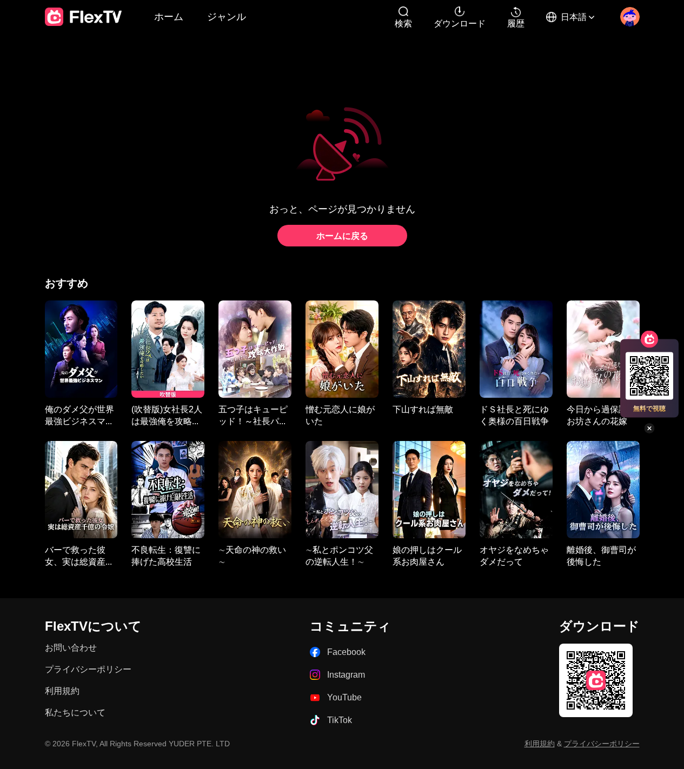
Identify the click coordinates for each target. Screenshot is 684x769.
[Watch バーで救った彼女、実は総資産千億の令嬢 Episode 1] (81, 489)
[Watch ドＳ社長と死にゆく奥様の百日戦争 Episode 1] (516, 349)
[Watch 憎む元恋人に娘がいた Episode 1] (342, 349)
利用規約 (62, 691)
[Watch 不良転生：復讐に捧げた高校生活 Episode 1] (167, 489)
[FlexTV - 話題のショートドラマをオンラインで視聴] (83, 17)
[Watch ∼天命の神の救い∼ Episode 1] (254, 489)
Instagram (346, 674)
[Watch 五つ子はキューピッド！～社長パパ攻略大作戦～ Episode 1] (254, 349)
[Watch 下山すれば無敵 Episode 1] (429, 349)
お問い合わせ (71, 647)
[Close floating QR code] (649, 428)
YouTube (344, 697)
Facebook (346, 652)
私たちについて (75, 712)
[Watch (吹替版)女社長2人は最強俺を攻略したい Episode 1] (167, 349)
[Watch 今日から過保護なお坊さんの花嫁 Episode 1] (603, 349)
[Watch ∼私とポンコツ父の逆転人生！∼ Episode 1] (342, 489)
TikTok (339, 720)
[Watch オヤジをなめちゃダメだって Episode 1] (516, 489)
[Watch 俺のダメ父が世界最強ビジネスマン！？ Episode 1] (81, 349)
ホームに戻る (342, 236)
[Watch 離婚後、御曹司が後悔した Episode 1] (603, 489)
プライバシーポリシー (88, 669)
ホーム (168, 16)
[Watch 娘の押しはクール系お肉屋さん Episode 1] (429, 489)
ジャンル (226, 16)
